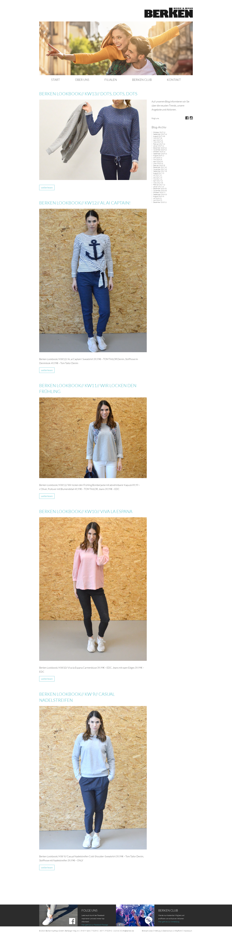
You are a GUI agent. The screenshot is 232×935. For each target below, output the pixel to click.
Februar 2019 (158, 144)
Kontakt (174, 79)
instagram (191, 117)
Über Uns (82, 79)
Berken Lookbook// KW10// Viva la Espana (85, 511)
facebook (187, 117)
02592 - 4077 (98, 931)
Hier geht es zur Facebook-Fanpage (94, 925)
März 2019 (157, 142)
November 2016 (159, 191)
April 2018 (157, 161)
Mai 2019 (156, 138)
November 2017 (159, 169)
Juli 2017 (156, 175)
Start (55, 79)
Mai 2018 (156, 159)
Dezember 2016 (158, 189)
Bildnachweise (147, 931)
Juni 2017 (156, 177)
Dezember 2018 (158, 148)
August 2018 (157, 155)
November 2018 (159, 150)
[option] (116, 48)
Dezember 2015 (158, 202)
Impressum (188, 931)
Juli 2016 (156, 198)
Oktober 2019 (158, 132)
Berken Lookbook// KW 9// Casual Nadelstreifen (77, 697)
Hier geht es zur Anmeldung (168, 922)
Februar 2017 (158, 185)
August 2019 (157, 136)
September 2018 (159, 154)
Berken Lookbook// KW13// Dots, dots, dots (88, 93)
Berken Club (142, 79)
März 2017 (157, 183)
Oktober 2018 (158, 152)
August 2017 (157, 173)
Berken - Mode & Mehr (168, 13)
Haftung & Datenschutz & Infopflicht (168, 931)
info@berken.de (128, 931)
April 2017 (157, 181)
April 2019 (157, 140)
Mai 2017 (156, 179)
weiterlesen (47, 187)
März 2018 (157, 163)
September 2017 (159, 171)
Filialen (110, 79)
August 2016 (157, 196)
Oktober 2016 (158, 192)
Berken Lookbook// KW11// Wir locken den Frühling (87, 388)
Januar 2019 (157, 146)
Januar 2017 (157, 187)
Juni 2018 (156, 158)
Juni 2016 (156, 200)
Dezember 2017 (158, 167)
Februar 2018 (158, 165)
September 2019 (159, 134)
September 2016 (159, 194)
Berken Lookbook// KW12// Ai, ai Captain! (84, 202)
